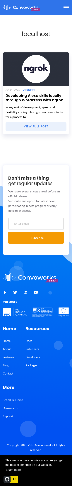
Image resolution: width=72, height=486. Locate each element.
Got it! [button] (12, 479)
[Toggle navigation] (66, 7)
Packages (31, 365)
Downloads (10, 408)
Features (8, 357)
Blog (5, 365)
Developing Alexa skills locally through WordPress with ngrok (34, 97)
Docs (28, 340)
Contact (8, 373)
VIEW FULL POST (36, 126)
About (7, 349)
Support (8, 416)
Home (7, 340)
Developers (29, 90)
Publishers (32, 349)
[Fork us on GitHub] (7, 479)
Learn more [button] (13, 469)
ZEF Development (39, 445)
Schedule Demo (13, 400)
